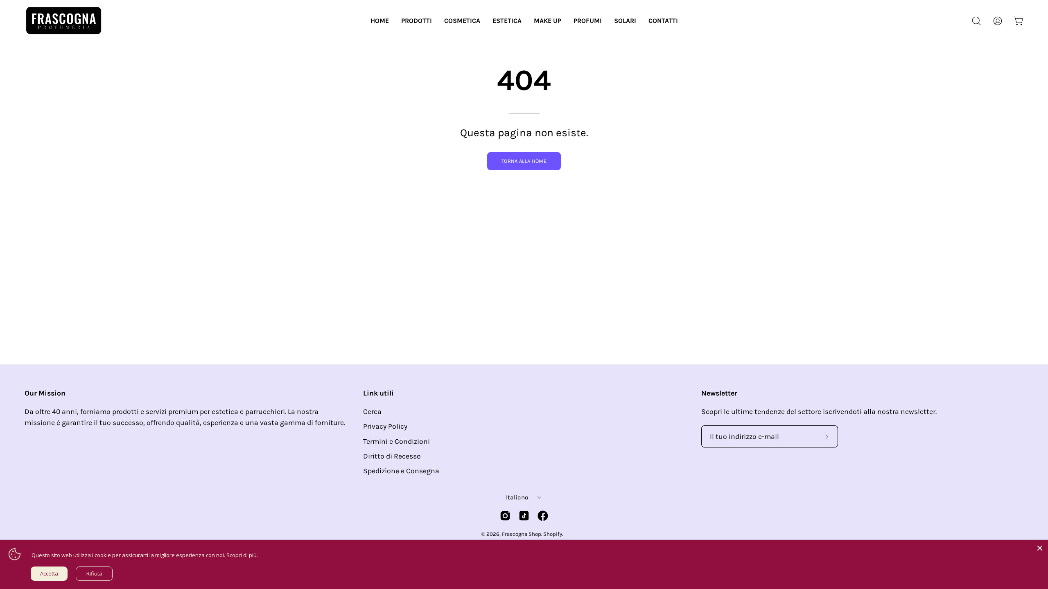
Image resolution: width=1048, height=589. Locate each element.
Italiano (517, 497)
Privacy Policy (385, 426)
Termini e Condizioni (396, 441)
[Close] (1040, 548)
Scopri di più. (242, 555)
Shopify (552, 534)
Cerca (372, 411)
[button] (416, 20)
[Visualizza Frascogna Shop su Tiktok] (524, 516)
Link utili (378, 393)
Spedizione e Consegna (401, 471)
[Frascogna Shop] (63, 20)
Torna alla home (524, 161)
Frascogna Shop (521, 534)
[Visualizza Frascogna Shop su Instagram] (505, 516)
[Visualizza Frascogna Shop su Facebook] (543, 516)
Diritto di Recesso (392, 456)
